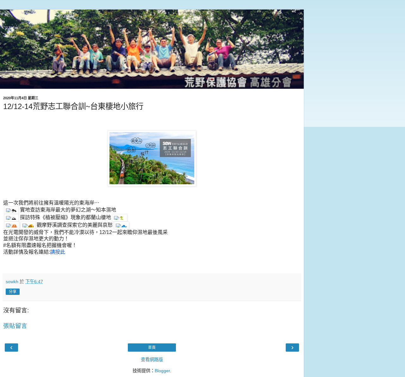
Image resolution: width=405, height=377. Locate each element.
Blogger (162, 370)
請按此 (57, 252)
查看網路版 (152, 359)
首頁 (152, 347)
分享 (12, 291)
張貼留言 (15, 325)
